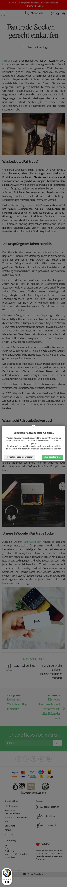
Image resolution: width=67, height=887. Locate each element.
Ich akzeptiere (51, 456)
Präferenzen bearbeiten (21, 456)
